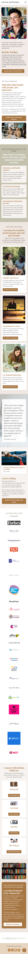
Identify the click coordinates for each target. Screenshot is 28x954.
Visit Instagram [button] (14, 795)
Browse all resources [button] (10, 289)
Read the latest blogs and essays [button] (14, 501)
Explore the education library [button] (14, 118)
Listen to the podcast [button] (14, 851)
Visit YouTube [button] (14, 833)
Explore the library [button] (13, 924)
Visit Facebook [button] (14, 814)
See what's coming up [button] (10, 338)
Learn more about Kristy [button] (13, 71)
